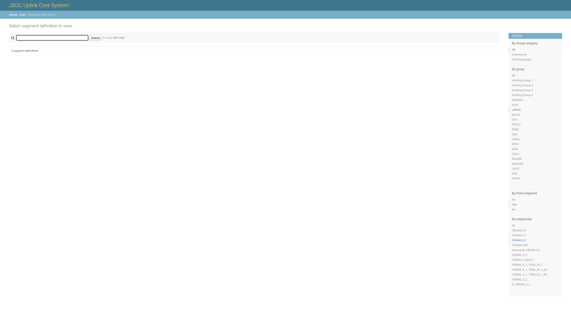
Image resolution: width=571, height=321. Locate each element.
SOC (514, 173)
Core (22, 14)
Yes (514, 204)
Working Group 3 (522, 90)
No (513, 209)
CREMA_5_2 (519, 279)
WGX (515, 105)
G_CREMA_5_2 (521, 284)
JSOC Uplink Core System (39, 5)
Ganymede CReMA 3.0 (526, 250)
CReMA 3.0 (519, 230)
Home (13, 14)
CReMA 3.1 (519, 235)
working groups (521, 59)
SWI (514, 134)
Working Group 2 (522, 85)
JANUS (516, 109)
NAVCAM (517, 163)
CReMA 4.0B (520, 245)
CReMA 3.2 (519, 240)
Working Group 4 (522, 95)
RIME (515, 129)
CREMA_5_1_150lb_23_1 (527, 264)
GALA (515, 154)
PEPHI (516, 178)
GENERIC (517, 100)
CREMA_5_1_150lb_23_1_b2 (529, 274)
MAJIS (516, 114)
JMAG (516, 139)
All (513, 49)
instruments (519, 54)
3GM (515, 149)
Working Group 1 (522, 80)
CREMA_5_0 (519, 255)
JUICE (515, 168)
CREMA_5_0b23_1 (523, 259)
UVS (514, 119)
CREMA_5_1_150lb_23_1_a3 (529, 269)
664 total (119, 37)
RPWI (515, 144)
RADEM (516, 158)
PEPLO (516, 124)
